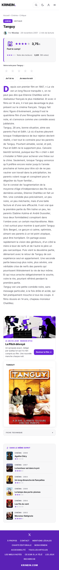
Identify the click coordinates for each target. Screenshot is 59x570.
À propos (12, 541)
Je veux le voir (26, 78)
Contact (24, 541)
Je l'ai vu (10, 78)
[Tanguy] (29, 396)
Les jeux (49, 554)
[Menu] (54, 4)
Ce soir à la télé (33, 554)
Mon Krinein (40, 545)
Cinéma (14, 15)
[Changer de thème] (42, 4)
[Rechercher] (36, 5)
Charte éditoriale (22, 545)
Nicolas (15, 33)
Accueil (6, 15)
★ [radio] (6, 71)
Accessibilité (18, 550)
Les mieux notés (13, 554)
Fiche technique (14, 433)
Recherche (29, 559)
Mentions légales (42, 541)
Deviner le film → (44, 352)
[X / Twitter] (29, 534)
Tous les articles (38, 550)
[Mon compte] (48, 4)
